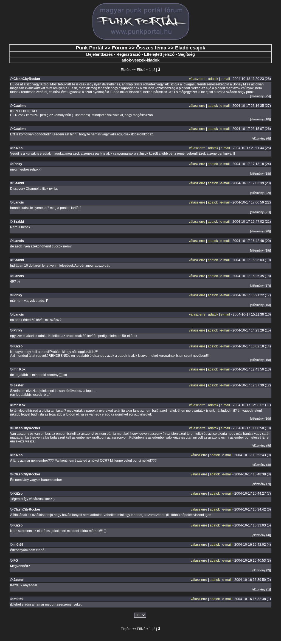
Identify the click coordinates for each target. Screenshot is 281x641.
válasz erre (197, 79)
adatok (213, 79)
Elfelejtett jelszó (159, 54)
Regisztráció (128, 54)
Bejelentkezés (99, 54)
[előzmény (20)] (260, 231)
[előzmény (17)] (260, 285)
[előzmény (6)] (261, 138)
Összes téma (151, 48)
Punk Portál (89, 48)
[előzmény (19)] (260, 250)
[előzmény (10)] (260, 119)
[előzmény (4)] (261, 535)
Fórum (119, 48)
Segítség (186, 54)
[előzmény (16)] (260, 304)
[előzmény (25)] (260, 96)
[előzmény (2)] (261, 570)
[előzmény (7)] (261, 484)
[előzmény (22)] (260, 192)
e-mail (225, 79)
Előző (141, 70)
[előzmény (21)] (260, 212)
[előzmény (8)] (261, 464)
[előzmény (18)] (260, 173)
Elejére (126, 70)
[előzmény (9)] (261, 445)
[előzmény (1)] (261, 589)
